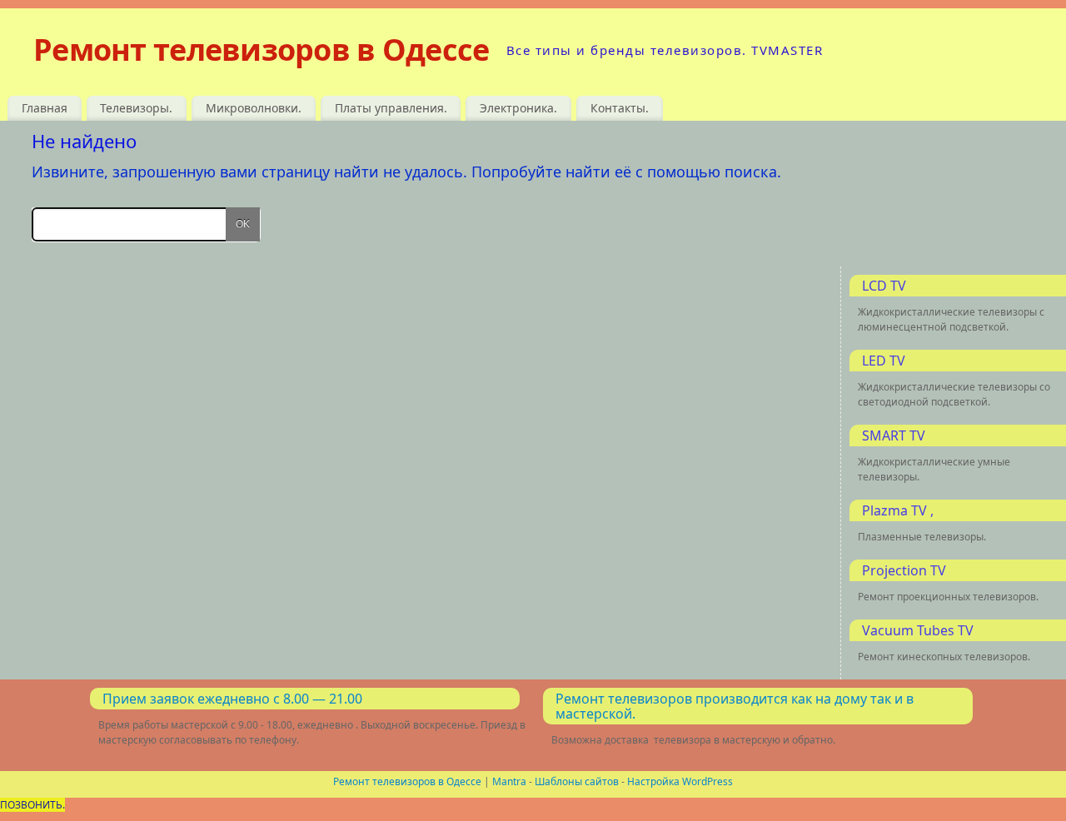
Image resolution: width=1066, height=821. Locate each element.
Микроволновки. (253, 108)
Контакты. (619, 108)
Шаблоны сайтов (577, 781)
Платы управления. (391, 108)
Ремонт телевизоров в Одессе (261, 49)
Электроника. (518, 108)
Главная (44, 108)
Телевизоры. (136, 108)
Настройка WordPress (680, 781)
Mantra (509, 781)
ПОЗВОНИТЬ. (32, 805)
